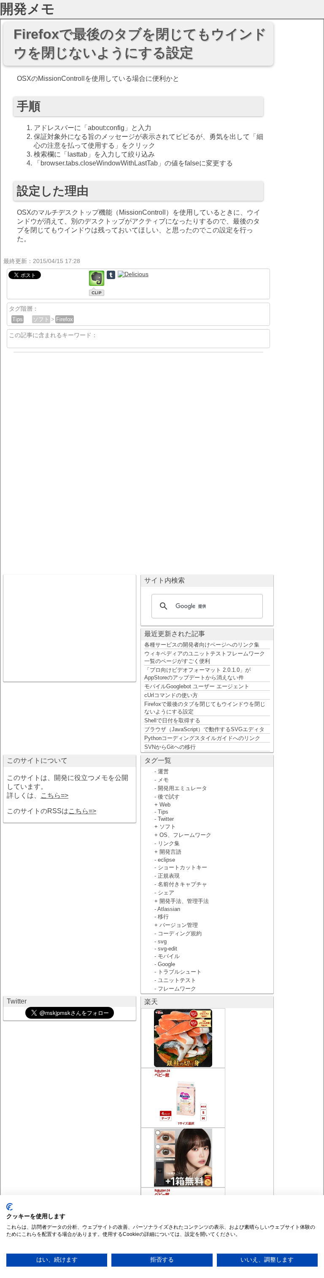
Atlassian (168, 909)
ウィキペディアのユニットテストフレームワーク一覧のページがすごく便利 (204, 657)
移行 (163, 916)
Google (166, 964)
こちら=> (54, 795)
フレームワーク (177, 988)
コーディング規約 (180, 933)
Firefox (64, 319)
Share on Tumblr (111, 275)
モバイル (169, 956)
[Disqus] (138, 461)
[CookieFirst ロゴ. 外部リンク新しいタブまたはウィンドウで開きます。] (9, 1207)
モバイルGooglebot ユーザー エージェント (196, 686)
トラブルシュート (180, 972)
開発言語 (170, 852)
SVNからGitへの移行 (170, 747)
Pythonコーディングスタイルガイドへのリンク (202, 738)
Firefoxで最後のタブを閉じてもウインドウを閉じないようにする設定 (204, 708)
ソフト (41, 319)
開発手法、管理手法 (184, 901)
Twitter (166, 819)
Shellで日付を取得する (172, 720)
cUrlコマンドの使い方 (171, 695)
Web (164, 804)
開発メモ (27, 8)
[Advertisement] (69, 627)
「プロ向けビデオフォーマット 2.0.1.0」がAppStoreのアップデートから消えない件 (197, 674)
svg (162, 941)
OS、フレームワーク (185, 835)
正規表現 (169, 876)
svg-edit (167, 948)
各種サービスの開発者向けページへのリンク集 (201, 645)
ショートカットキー (182, 867)
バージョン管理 (178, 925)
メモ (163, 780)
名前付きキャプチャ (182, 884)
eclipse (166, 860)
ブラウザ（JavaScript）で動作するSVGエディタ (204, 729)
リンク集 (169, 843)
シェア (166, 892)
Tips (17, 319)
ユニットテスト (177, 980)
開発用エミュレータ (182, 788)
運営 (163, 771)
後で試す (169, 796)
